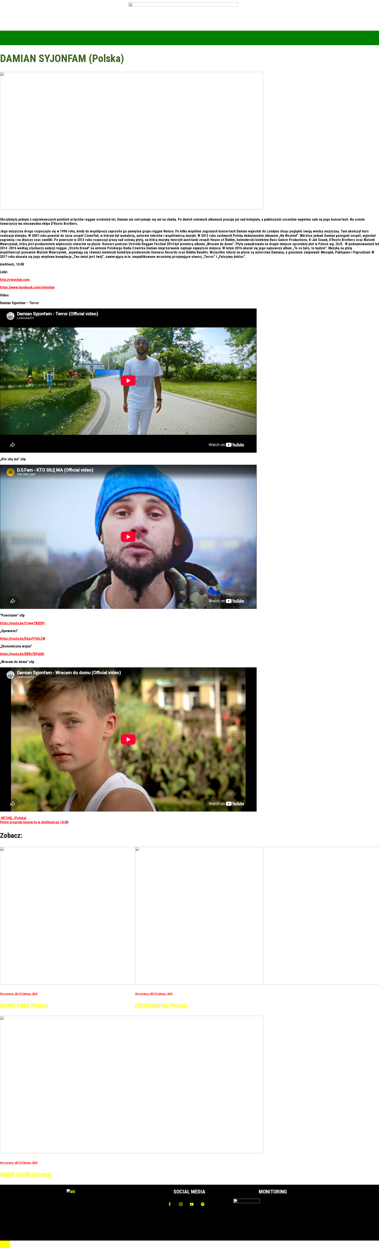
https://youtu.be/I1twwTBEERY (22, 623)
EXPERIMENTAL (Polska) (161, 1005)
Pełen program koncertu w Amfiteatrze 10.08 (34, 822)
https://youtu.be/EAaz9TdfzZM (22, 638)
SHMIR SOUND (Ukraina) (25, 1174)
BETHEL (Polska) (13, 818)
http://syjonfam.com (15, 280)
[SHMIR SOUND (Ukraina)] (131, 1152)
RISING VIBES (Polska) (24, 1005)
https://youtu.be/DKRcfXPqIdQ (22, 654)
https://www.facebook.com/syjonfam (27, 287)
